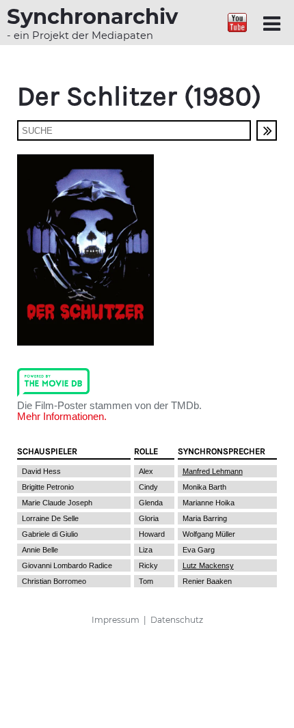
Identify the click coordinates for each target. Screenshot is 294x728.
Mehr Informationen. (62, 416)
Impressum (115, 620)
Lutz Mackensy (208, 565)
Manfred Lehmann (213, 471)
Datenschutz (176, 620)
